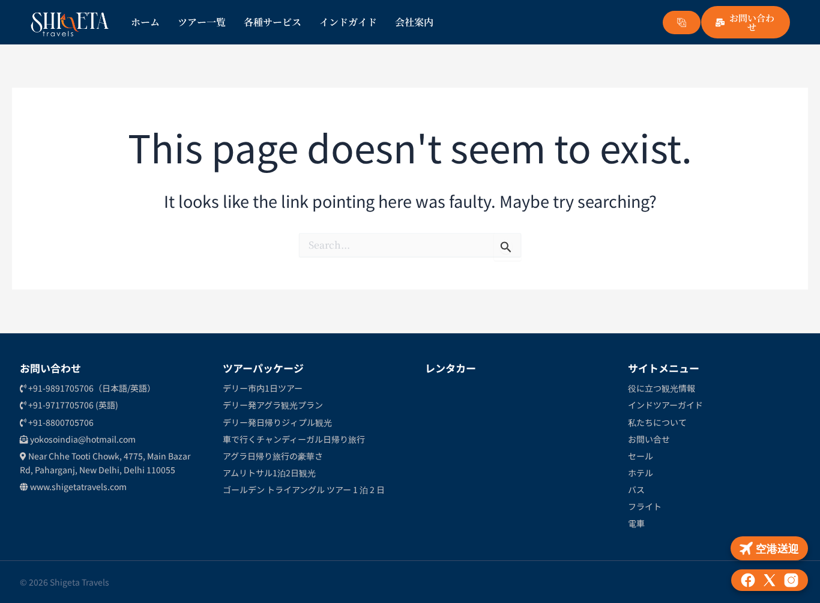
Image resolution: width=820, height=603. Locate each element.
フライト (645, 506)
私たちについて (657, 422)
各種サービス (272, 22)
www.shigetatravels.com (77, 486)
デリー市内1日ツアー (263, 388)
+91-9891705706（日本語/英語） (90, 388)
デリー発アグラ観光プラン (273, 405)
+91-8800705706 (60, 422)
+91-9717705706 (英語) (72, 405)
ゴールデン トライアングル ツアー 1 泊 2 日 (304, 489)
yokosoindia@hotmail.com (82, 439)
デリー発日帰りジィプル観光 (277, 422)
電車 (636, 523)
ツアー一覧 (202, 22)
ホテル (640, 473)
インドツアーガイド (665, 405)
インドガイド (348, 22)
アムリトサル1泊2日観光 (269, 473)
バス (636, 489)
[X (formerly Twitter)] (769, 580)
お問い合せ (649, 439)
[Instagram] (791, 580)
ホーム (145, 22)
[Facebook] (748, 580)
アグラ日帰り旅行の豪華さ (273, 456)
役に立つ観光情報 (661, 388)
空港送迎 (777, 548)
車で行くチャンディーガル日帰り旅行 (294, 439)
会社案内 (414, 22)
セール (640, 456)
